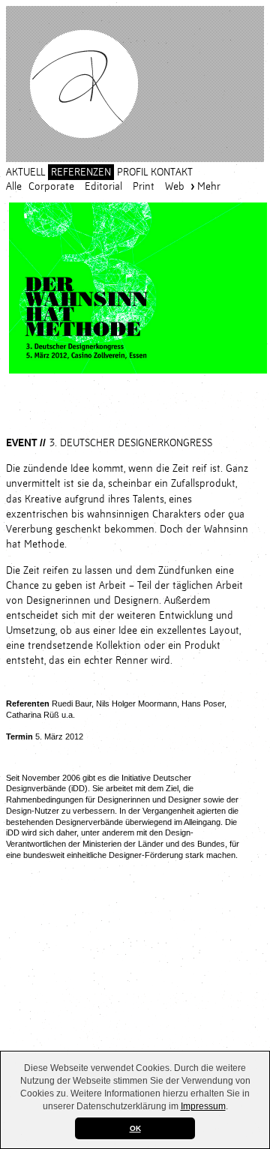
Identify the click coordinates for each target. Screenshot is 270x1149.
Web (174, 186)
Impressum (203, 1106)
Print (143, 186)
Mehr (208, 186)
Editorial (103, 186)
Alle (14, 186)
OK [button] (135, 1128)
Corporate (51, 186)
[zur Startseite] (135, 84)
